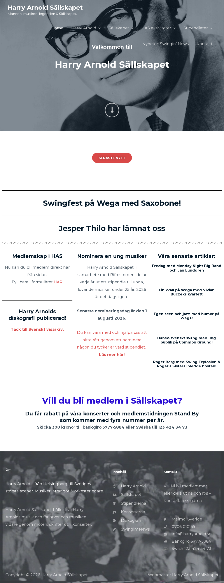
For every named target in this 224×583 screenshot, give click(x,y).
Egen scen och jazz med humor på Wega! (186, 316)
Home (57, 28)
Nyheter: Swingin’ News (165, 43)
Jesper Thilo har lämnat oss (112, 228)
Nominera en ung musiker (112, 256)
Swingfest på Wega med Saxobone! (112, 203)
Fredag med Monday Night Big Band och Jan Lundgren (186, 268)
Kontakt (204, 43)
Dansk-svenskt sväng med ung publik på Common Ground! (186, 340)
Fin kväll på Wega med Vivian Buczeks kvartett (187, 292)
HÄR (58, 282)
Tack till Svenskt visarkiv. (37, 329)
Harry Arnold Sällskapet (45, 7)
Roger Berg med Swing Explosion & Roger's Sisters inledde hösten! (186, 364)
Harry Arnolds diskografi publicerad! (37, 314)
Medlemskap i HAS (37, 256)
